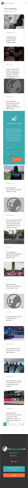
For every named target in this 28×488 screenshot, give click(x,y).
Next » (23, 424)
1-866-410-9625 (12, 455)
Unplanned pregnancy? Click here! (14, 469)
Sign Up (17, 159)
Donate (14, 475)
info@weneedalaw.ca (13, 452)
